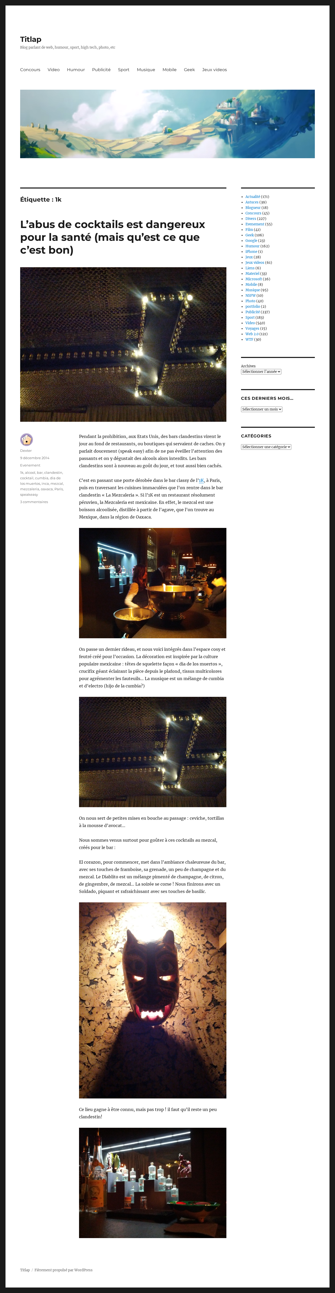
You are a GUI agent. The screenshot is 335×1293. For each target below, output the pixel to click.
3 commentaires (34, 502)
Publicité (101, 69)
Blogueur (253, 208)
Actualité (252, 197)
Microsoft (253, 279)
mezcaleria (29, 489)
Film (249, 229)
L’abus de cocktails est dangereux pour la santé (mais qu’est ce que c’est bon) (112, 237)
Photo (250, 301)
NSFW (250, 295)
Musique (146, 69)
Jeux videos (214, 69)
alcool (30, 472)
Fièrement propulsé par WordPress (64, 1270)
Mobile (170, 69)
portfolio (252, 306)
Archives (248, 366)
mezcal (57, 483)
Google (251, 240)
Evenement (30, 465)
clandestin (53, 472)
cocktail (27, 478)
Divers (250, 219)
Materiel (252, 273)
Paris (58, 489)
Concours (30, 69)
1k (22, 472)
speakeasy (29, 494)
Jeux (249, 257)
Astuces (252, 202)
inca (45, 483)
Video (54, 69)
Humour (76, 69)
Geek (189, 69)
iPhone (251, 251)
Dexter (26, 450)
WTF (249, 339)
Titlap (30, 39)
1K (201, 480)
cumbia (41, 478)
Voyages (252, 328)
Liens (250, 268)
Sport (124, 69)
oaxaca (47, 489)
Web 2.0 (252, 334)
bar (40, 472)
